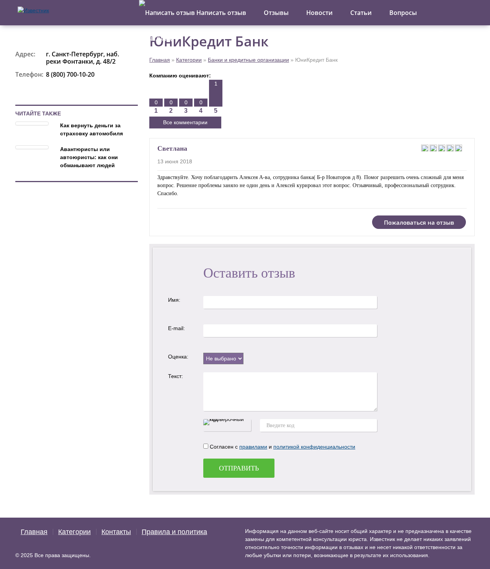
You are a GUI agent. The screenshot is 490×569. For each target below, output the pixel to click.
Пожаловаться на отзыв (419, 222)
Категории (189, 60)
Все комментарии (185, 122)
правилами (253, 447)
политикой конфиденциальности (314, 447)
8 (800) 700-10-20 (70, 74)
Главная (159, 60)
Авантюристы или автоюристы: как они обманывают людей (89, 157)
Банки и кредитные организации (248, 60)
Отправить (239, 468)
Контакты (116, 532)
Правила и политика (174, 532)
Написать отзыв (220, 12)
